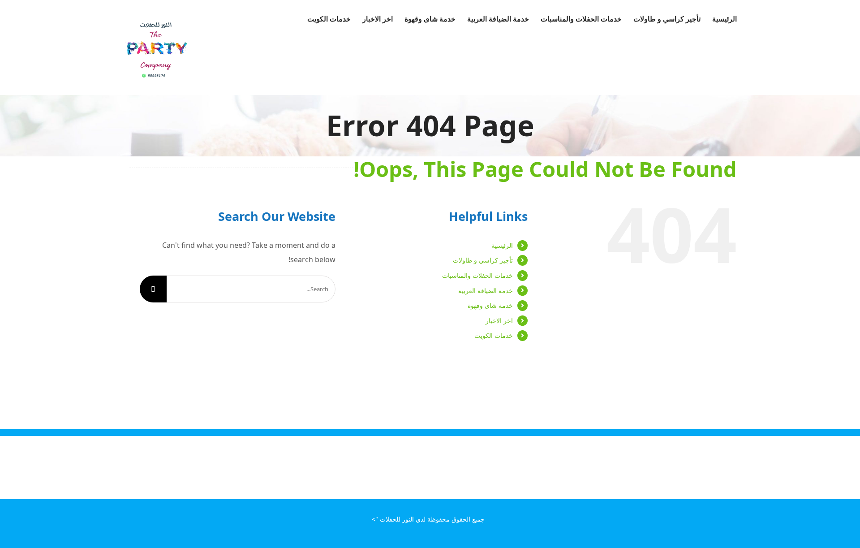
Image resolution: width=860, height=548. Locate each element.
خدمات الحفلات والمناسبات (477, 275)
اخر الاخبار (499, 320)
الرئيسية (502, 245)
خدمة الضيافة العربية (485, 290)
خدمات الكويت (493, 335)
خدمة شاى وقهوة (490, 305)
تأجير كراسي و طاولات (483, 260)
